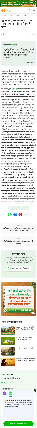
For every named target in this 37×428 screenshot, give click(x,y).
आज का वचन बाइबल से (21, 16)
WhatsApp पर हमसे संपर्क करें (18, 424)
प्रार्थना (33, 121)
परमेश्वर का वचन (13, 108)
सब (18, 208)
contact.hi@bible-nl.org (12, 378)
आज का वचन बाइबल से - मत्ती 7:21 (25, 348)
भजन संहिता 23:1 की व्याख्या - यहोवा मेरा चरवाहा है (24, 339)
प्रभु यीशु (14, 89)
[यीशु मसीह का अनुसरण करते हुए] (9, 10)
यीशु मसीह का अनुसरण (6, 16)
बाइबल (13, 45)
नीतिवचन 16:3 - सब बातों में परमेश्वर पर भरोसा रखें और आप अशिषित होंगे (25, 359)
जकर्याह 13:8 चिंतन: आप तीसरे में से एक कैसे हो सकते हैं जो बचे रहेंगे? (25, 328)
